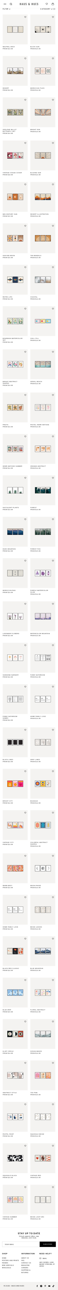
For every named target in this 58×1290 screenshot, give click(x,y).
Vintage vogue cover (12, 172)
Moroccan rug (9, 590)
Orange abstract (38, 466)
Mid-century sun (10, 214)
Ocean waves (36, 1051)
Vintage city (8, 842)
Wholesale (6, 1268)
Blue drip (7, 1010)
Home (4, 1258)
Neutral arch (9, 46)
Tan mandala (35, 255)
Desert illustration (39, 214)
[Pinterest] (44, 1286)
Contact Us (26, 1263)
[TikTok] (52, 1286)
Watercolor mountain (40, 633)
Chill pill (34, 338)
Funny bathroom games (10, 717)
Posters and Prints (10, 1260)
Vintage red (35, 1175)
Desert (6, 88)
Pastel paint (8, 1134)
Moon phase (35, 885)
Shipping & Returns (25, 1271)
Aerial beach (36, 381)
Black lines (8, 759)
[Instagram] (40, 1286)
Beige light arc (37, 1217)
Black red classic (11, 968)
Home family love (38, 716)
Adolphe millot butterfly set (10, 130)
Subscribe (47, 1244)
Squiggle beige (37, 1134)
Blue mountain (36, 968)
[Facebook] (36, 1286)
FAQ (22, 1260)
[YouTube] (48, 1286)
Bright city (8, 801)
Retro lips (7, 297)
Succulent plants (11, 507)
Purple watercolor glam (39, 591)
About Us (25, 1258)
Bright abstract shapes (10, 382)
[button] (4, 4)
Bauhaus (34, 801)
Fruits (5, 424)
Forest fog (35, 549)
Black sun (34, 46)
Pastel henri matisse (39, 424)
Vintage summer (10, 1217)
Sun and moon (9, 255)
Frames (5, 1263)
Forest (33, 507)
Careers (24, 1268)
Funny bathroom (37, 675)
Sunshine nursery (11, 675)
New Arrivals (8, 1265)
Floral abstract (37, 1010)
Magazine (25, 1265)
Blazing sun (35, 172)
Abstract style (10, 1092)
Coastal (34, 297)
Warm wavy (7, 885)
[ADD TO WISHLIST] (25, 17)
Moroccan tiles (37, 88)
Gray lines (35, 759)
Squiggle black (10, 1175)
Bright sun (35, 129)
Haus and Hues (17, 1286)
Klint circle (8, 1051)
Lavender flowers (11, 633)
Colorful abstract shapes (39, 843)
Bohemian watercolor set (13, 339)
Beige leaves (36, 927)
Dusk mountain (9, 549)
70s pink (34, 1092)
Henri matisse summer (12, 466)
